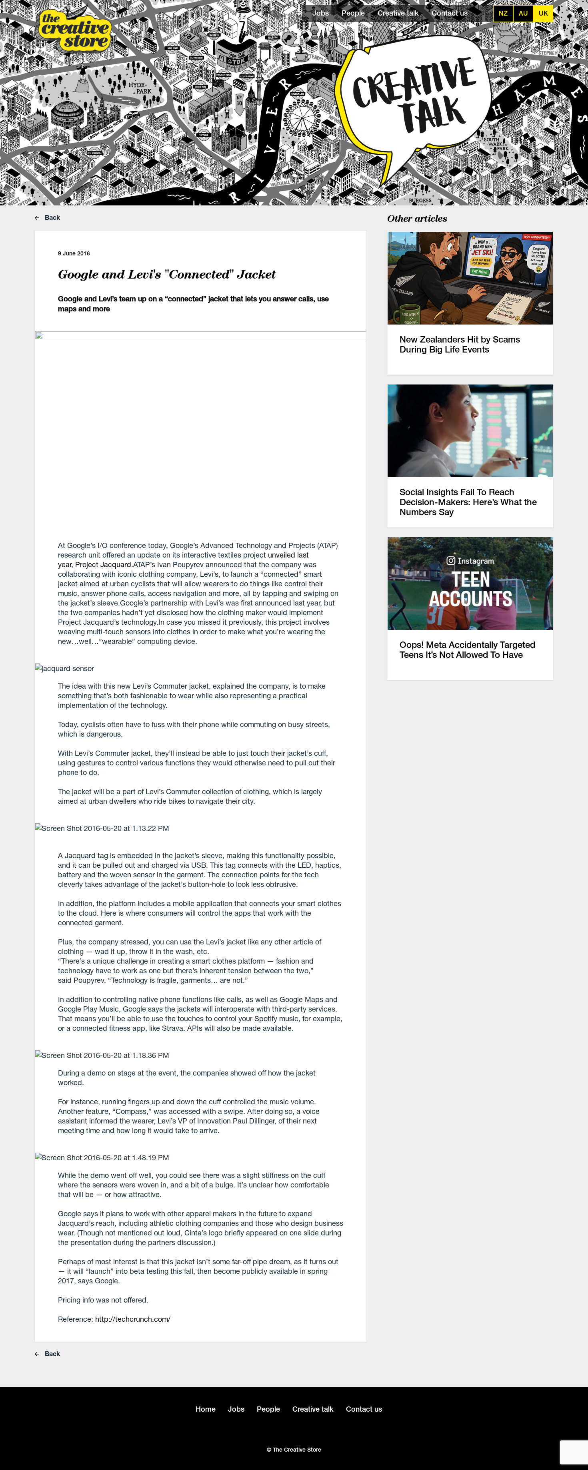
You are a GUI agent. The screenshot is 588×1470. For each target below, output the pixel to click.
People (353, 13)
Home (206, 1409)
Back (51, 217)
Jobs (320, 13)
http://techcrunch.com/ (132, 1319)
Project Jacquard (102, 564)
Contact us (450, 13)
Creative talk (398, 13)
